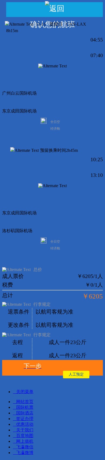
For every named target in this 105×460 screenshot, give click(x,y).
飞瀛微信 (24, 447)
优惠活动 (24, 424)
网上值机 (24, 441)
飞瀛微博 (24, 452)
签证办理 (24, 418)
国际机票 (24, 407)
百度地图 (24, 435)
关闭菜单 (24, 391)
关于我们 (24, 430)
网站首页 (24, 401)
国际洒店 (24, 413)
